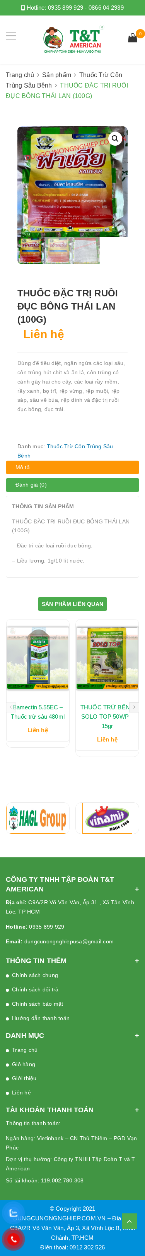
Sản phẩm (56, 75)
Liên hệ (21, 1092)
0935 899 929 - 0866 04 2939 (86, 7)
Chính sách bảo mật (37, 1004)
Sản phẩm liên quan (72, 604)
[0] (132, 38)
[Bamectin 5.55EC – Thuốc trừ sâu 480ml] (38, 658)
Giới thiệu (24, 1078)
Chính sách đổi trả (35, 989)
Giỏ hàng (23, 1064)
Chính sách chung (35, 975)
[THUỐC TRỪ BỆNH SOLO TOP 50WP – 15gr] (107, 658)
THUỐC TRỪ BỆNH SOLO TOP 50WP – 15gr (107, 716)
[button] (115, 139)
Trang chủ (20, 75)
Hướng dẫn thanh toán (41, 1018)
